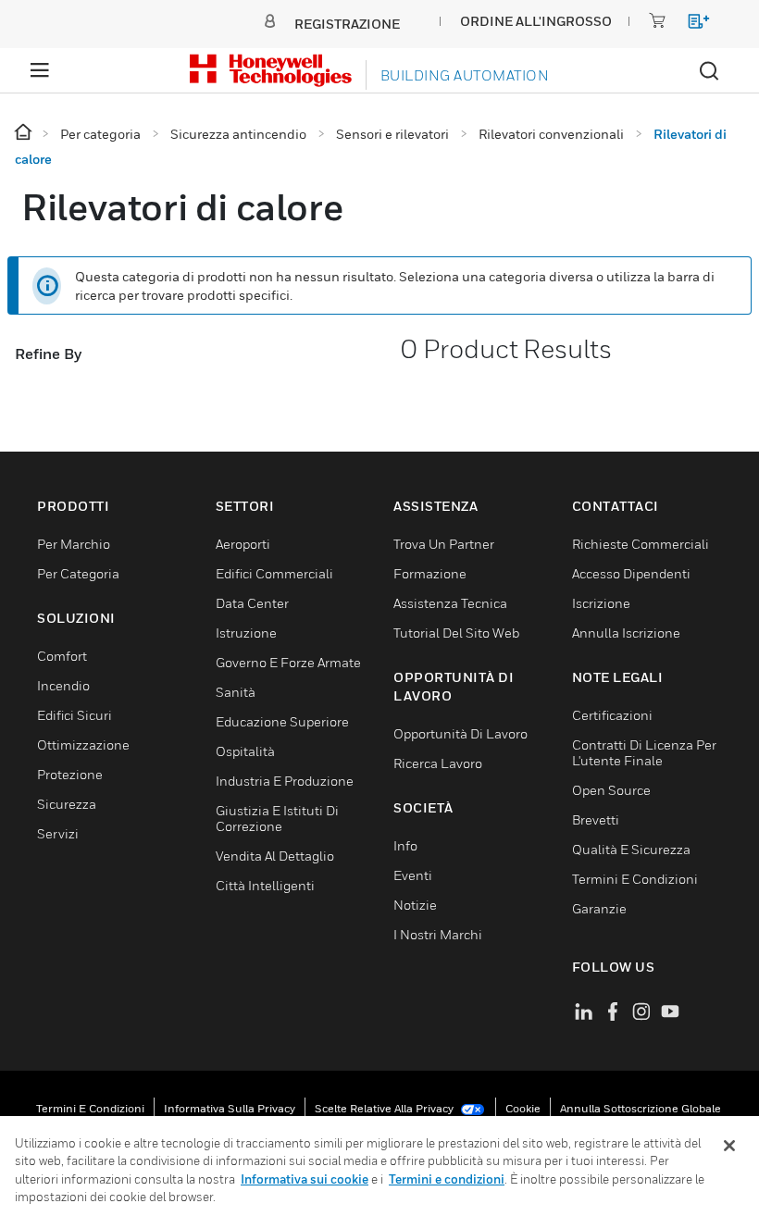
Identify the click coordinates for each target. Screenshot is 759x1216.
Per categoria (78, 573)
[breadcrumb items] (24, 133)
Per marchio (73, 544)
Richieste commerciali (640, 544)
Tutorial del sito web (456, 632)
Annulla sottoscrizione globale (640, 1108)
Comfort (62, 656)
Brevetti (595, 819)
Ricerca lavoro (437, 763)
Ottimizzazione (83, 744)
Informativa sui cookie (304, 1179)
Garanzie (599, 908)
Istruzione (246, 632)
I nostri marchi (437, 934)
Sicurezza (66, 804)
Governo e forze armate (288, 662)
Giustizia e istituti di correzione (277, 818)
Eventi (412, 875)
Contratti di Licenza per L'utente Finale (644, 752)
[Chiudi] (729, 1145)
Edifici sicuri (74, 715)
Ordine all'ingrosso (536, 21)
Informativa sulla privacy (229, 1108)
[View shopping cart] (690, 24)
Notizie (415, 904)
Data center (252, 603)
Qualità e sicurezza (631, 849)
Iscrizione (601, 603)
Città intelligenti (265, 885)
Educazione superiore (282, 721)
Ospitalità (245, 751)
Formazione (430, 573)
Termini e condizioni (90, 1108)
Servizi (58, 833)
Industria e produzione (285, 780)
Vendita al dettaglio (275, 855)
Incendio (63, 685)
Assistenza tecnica (450, 603)
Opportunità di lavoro (460, 733)
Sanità (235, 692)
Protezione (70, 774)
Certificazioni (612, 715)
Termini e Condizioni (635, 879)
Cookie (523, 1108)
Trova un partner (443, 544)
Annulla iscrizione (626, 632)
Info (405, 845)
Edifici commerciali (274, 573)
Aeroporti (243, 544)
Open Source (611, 790)
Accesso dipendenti (631, 573)
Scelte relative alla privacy (385, 1108)
